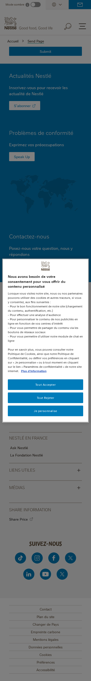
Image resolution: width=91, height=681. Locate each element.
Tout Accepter (45, 384)
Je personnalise (45, 410)
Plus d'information (34, 371)
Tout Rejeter (45, 398)
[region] (45, 341)
